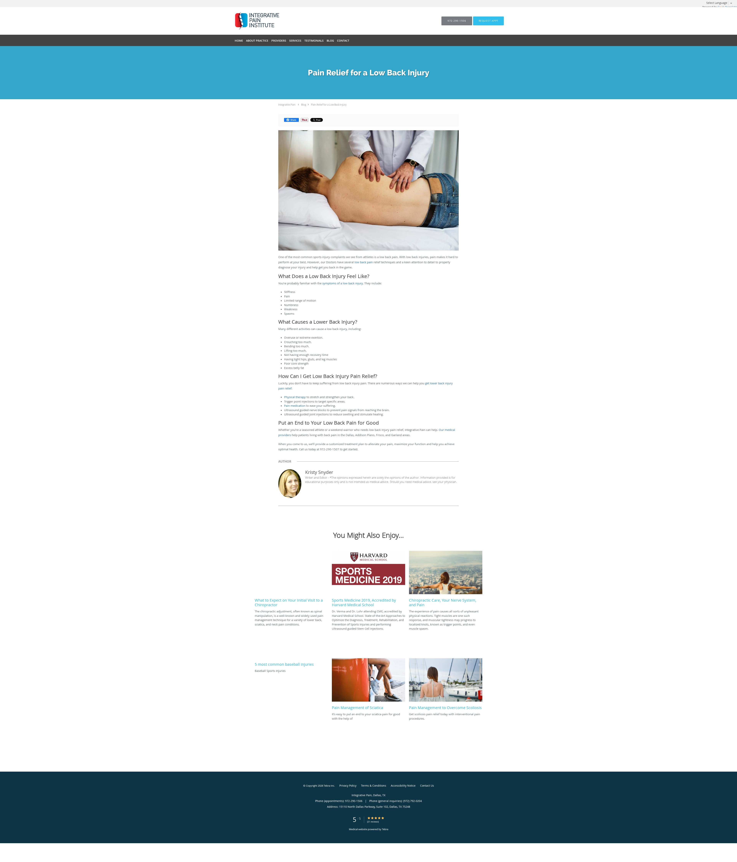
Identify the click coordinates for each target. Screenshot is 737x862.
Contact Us (427, 785)
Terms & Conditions (373, 785)
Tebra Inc (329, 785)
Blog (303, 104)
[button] (488, 20)
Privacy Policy (347, 785)
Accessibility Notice (403, 785)
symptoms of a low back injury (342, 283)
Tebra (385, 829)
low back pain (363, 262)
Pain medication (294, 405)
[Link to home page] (249, 21)
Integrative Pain (287, 104)
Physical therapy (295, 397)
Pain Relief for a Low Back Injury (328, 104)
